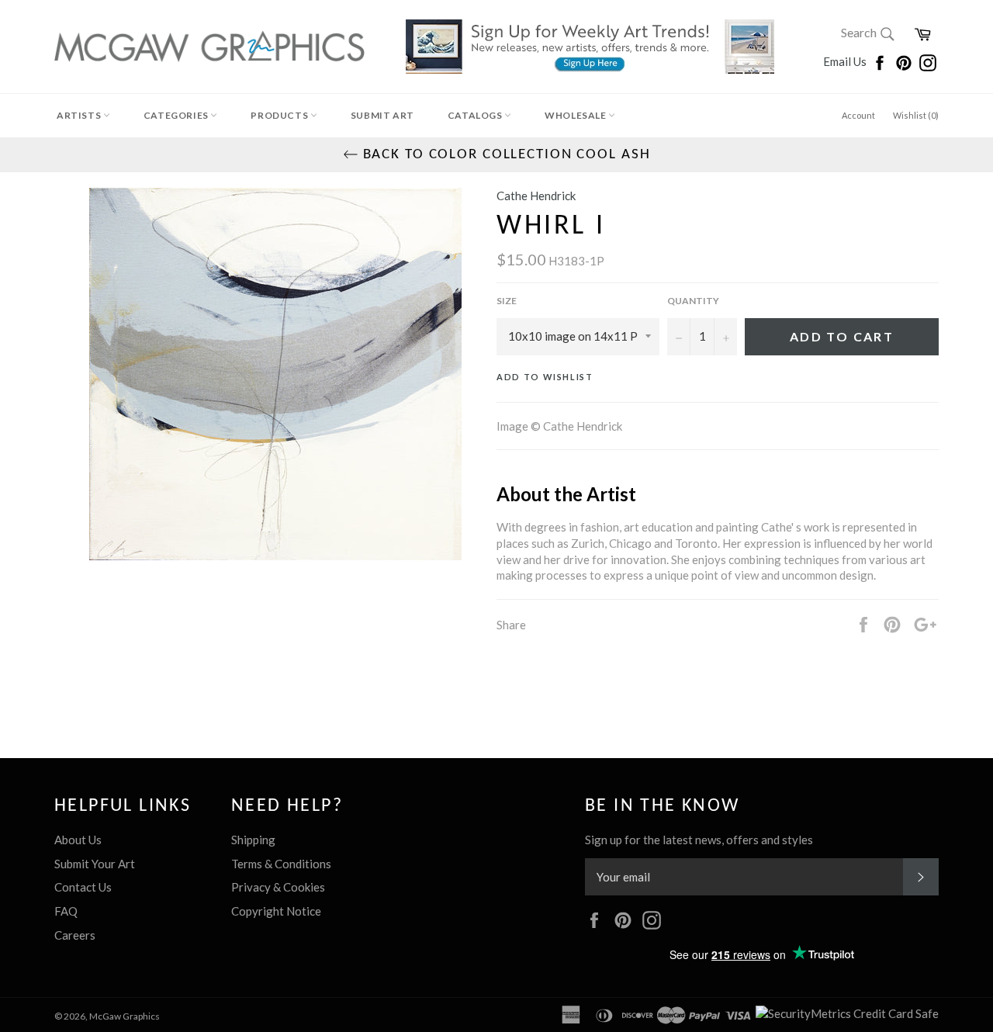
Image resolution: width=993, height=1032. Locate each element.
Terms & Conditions (281, 864)
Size (506, 300)
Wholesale (576, 115)
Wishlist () (916, 115)
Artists (80, 115)
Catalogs (476, 115)
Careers (74, 935)
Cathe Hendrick (536, 196)
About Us (78, 840)
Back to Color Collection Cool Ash (504, 154)
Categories (177, 115)
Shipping (253, 840)
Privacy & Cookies (278, 887)
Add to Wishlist (544, 377)
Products (280, 115)
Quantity (693, 300)
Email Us (846, 61)
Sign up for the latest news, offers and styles (699, 840)
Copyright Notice (276, 911)
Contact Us (83, 887)
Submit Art (382, 115)
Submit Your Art (94, 864)
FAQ (66, 911)
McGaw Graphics (124, 1016)
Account (858, 115)
